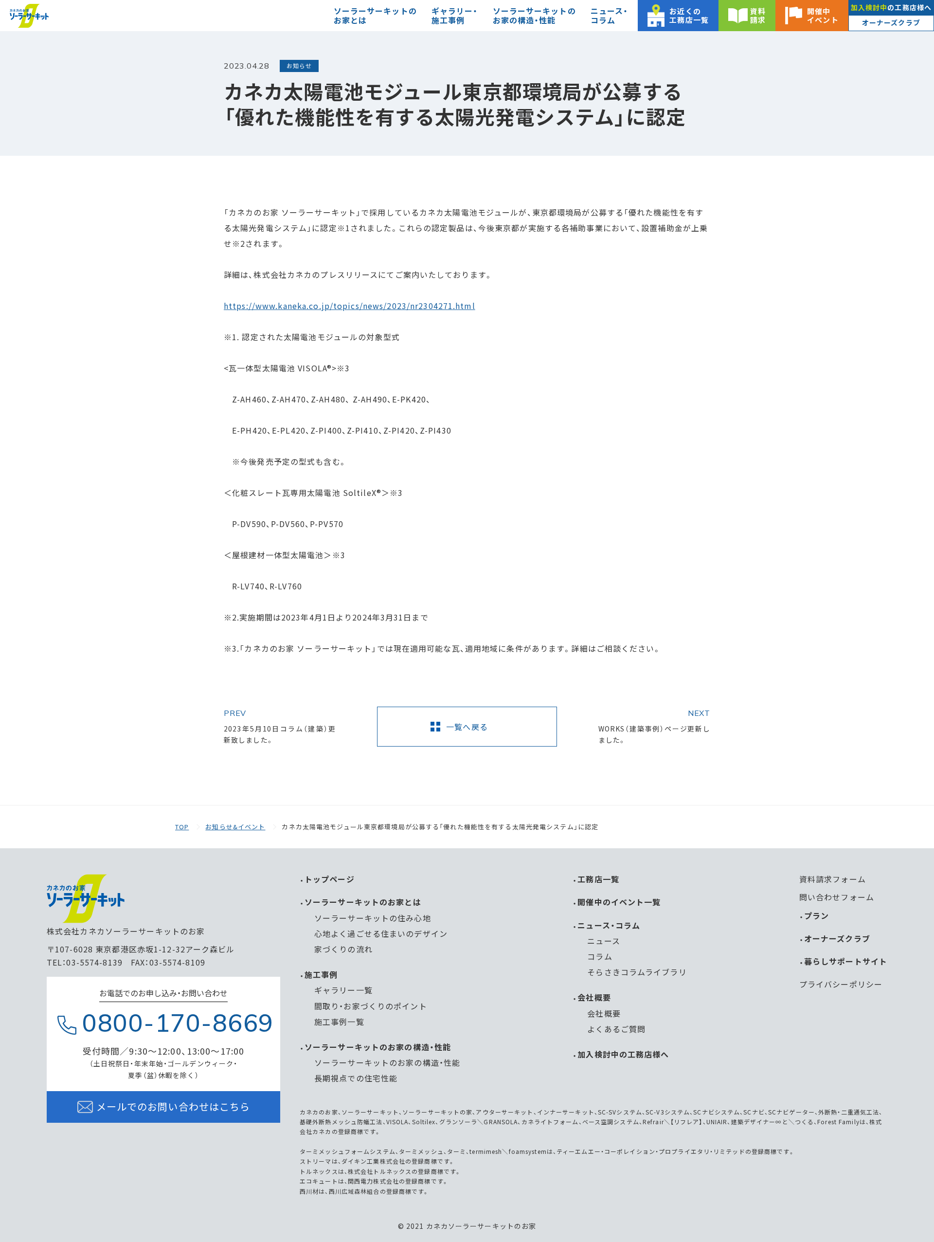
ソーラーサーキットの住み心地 (372, 918)
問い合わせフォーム (836, 897)
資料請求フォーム (832, 879)
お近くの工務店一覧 (689, 15)
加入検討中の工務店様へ (623, 1054)
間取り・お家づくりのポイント (370, 1006)
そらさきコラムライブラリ (636, 972)
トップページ (330, 879)
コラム (599, 956)
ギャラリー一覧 (343, 990)
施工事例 (321, 974)
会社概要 (594, 997)
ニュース (603, 941)
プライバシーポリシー (840, 984)
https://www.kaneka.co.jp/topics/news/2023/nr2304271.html (349, 305)
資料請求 (758, 15)
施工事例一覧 (339, 1021)
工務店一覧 (598, 879)
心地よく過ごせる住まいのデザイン (381, 933)
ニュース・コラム (608, 925)
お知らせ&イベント (235, 826)
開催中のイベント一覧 (619, 902)
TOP (182, 826)
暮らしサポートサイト (845, 961)
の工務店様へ (891, 7)
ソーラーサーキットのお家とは (363, 902)
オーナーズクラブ (891, 22)
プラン (816, 915)
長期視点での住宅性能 (355, 1078)
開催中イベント (822, 15)
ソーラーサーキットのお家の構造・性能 (378, 1047)
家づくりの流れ (343, 949)
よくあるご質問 (616, 1029)
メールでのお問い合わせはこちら (173, 1106)
